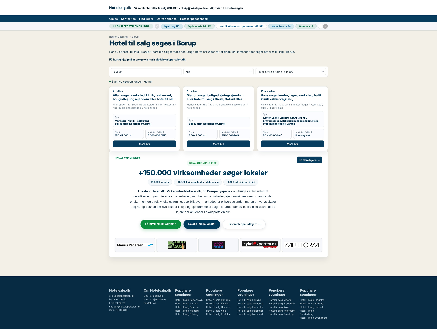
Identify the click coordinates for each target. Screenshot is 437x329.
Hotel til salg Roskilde (218, 314)
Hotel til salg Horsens (218, 307)
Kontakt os (128, 19)
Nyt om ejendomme (155, 299)
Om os (113, 19)
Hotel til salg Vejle (216, 310)
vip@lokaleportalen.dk (170, 59)
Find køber (146, 19)
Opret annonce (167, 19)
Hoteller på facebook (194, 19)
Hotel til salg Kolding (217, 303)
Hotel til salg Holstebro (282, 310)
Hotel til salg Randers (218, 299)
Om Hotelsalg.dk (153, 295)
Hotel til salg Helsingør (250, 310)
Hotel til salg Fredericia (282, 303)
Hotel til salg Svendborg (314, 317)
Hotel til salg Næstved (250, 314)
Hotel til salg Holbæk (312, 307)
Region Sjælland (118, 36)
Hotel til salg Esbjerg (186, 314)
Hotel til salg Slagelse (312, 299)
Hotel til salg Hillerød (311, 303)
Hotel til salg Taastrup (281, 314)
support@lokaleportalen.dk (124, 306)
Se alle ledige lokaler (201, 224)
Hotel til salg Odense (187, 307)
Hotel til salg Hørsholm (250, 307)
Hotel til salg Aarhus (186, 303)
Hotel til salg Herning (249, 299)
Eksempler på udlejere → (244, 224)
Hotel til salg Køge (279, 307)
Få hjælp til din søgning (160, 224)
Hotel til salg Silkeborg (250, 303)
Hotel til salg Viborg (280, 299)
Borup (135, 36)
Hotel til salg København (189, 299)
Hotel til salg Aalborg (187, 310)
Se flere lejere (309, 160)
